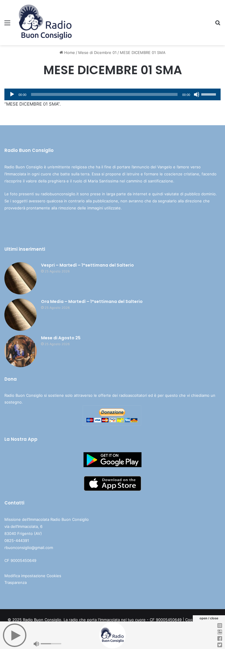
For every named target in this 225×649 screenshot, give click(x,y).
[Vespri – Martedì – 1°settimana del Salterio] (20, 278)
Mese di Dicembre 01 (97, 52)
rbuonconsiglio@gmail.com (28, 547)
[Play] (12, 94)
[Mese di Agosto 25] (20, 351)
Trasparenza (15, 582)
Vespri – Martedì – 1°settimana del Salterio (87, 265)
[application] (112, 94)
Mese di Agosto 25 (61, 338)
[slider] (209, 94)
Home (69, 52)
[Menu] (7, 24)
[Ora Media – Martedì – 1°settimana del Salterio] (20, 315)
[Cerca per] (218, 24)
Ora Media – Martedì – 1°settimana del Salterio (92, 301)
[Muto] (197, 94)
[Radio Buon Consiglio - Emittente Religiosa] (46, 22)
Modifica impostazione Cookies (32, 575)
